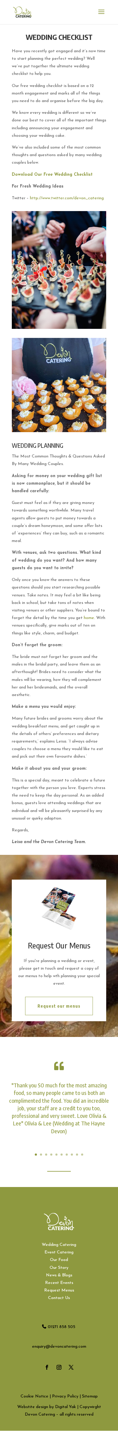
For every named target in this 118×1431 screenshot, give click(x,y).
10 (82, 1154)
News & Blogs (59, 1275)
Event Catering (59, 1252)
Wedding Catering (59, 1245)
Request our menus (59, 1006)
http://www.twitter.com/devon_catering (67, 198)
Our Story (59, 1268)
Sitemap (90, 1396)
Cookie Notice (34, 1396)
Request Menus (59, 1290)
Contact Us (59, 1298)
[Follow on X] (71, 1367)
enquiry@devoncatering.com (59, 1346)
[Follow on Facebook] (47, 1367)
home (89, 618)
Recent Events (59, 1283)
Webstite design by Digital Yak (46, 1407)
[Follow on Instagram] (59, 1367)
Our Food (59, 1260)
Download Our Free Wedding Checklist (52, 174)
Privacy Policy (65, 1396)
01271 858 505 (61, 1327)
